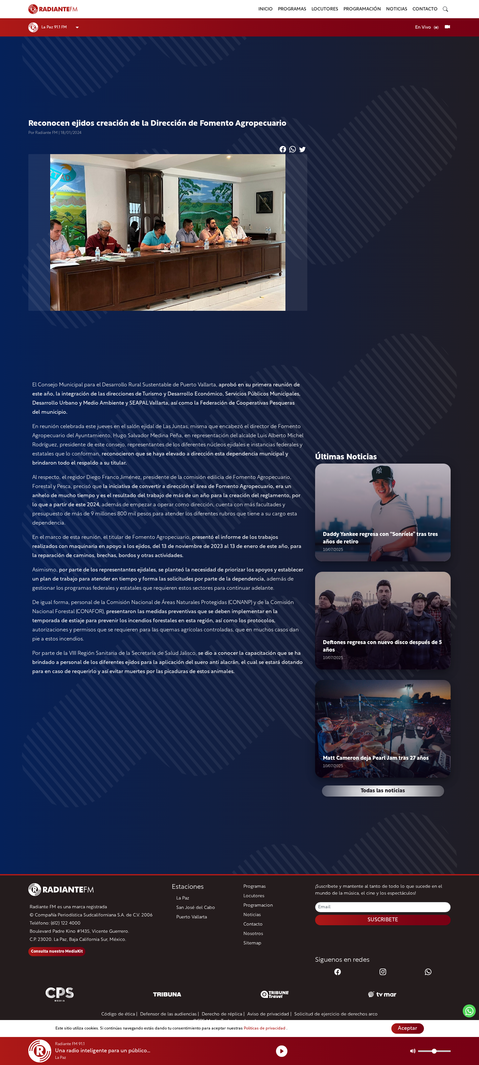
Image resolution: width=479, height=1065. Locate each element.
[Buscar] (445, 9)
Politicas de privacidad (265, 1028)
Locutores (325, 9)
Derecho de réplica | (223, 1014)
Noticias (396, 9)
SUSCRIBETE (383, 920)
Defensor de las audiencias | (169, 1014)
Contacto (425, 9)
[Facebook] (337, 973)
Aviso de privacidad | (269, 1014)
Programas (292, 9)
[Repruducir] (281, 1051)
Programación (362, 9)
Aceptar (407, 1028)
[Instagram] (383, 973)
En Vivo (423, 27)
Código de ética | (119, 1014)
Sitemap (252, 943)
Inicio (265, 9)
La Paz (182, 898)
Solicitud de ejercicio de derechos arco (336, 1014)
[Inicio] (139, 9)
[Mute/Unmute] (413, 1051)
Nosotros (253, 933)
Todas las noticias (383, 791)
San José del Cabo (195, 907)
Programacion (258, 905)
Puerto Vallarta (191, 917)
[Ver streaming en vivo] (447, 27)
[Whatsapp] (428, 973)
